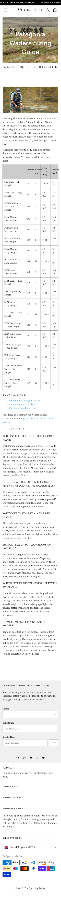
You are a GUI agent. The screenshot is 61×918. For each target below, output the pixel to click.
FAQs (21, 67)
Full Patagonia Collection (22, 408)
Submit (53, 742)
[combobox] (28, 714)
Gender (6, 708)
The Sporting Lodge (35, 888)
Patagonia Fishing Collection (24, 400)
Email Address (9, 736)
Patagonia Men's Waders (22, 404)
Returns (31, 67)
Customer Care (46, 773)
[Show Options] (55, 714)
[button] (6, 10)
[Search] (48, 10)
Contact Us (9, 67)
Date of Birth (8, 722)
